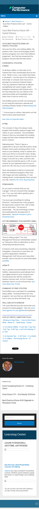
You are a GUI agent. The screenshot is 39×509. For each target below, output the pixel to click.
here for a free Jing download (23, 180)
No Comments (7, 39)
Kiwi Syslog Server (21, 338)
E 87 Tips (6, 329)
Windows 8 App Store (11, 320)
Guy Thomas (8, 37)
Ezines (29, 323)
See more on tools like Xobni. (13, 119)
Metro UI (11, 323)
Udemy (7, 471)
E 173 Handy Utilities (10, 327)
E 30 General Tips (9, 336)
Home (7, 21)
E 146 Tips (23, 327)
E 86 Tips (14, 329)
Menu (3, 16)
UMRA (6, 261)
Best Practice (17, 21)
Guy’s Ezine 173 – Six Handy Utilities (18, 394)
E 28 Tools (22, 336)
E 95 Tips (32, 327)
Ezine (31, 39)
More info (19, 505)
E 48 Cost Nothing (26, 329)
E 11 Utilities (7, 338)
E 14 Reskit (32, 336)
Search (19, 423)
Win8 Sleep (20, 323)
